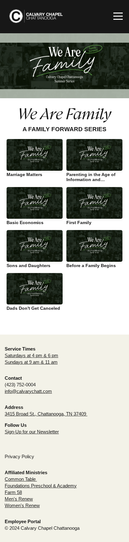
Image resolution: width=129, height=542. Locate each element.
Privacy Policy (19, 456)
